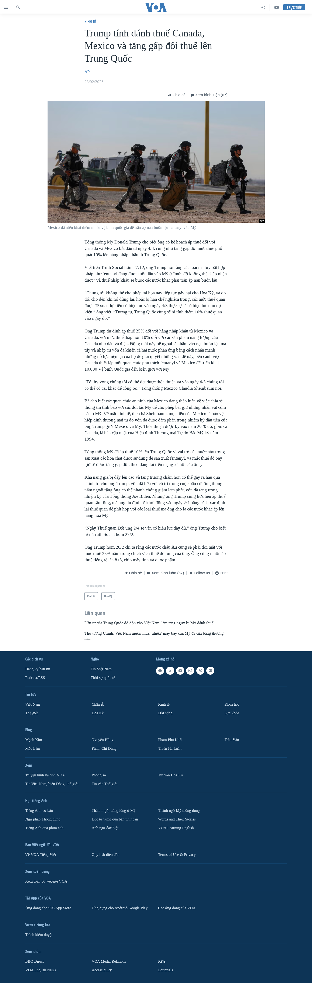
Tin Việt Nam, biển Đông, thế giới (52, 783)
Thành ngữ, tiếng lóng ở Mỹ (114, 810)
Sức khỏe (232, 713)
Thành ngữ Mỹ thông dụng (179, 810)
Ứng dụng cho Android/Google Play (120, 907)
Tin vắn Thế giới (105, 783)
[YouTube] (276, 7)
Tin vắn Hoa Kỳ (170, 775)
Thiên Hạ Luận (169, 748)
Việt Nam (32, 704)
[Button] (177, 95)
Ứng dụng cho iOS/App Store (48, 907)
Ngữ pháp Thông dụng (42, 819)
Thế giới (31, 713)
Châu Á (98, 704)
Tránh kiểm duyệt (38, 934)
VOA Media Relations (109, 961)
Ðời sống (165, 713)
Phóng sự (99, 775)
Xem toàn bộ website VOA (46, 881)
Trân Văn (232, 739)
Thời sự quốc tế (103, 677)
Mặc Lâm (32, 748)
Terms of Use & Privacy (177, 854)
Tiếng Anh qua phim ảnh (44, 827)
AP (87, 71)
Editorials (165, 970)
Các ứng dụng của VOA (176, 907)
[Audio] (263, 7)
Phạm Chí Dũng (104, 748)
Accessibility (102, 970)
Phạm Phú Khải (170, 739)
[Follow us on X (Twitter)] (170, 671)
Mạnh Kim (33, 739)
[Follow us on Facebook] (160, 671)
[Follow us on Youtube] (180, 671)
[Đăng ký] (210, 671)
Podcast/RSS (35, 677)
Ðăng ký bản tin (37, 669)
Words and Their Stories (177, 819)
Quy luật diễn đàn (105, 854)
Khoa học (232, 704)
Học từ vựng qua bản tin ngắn (115, 819)
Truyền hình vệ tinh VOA (45, 775)
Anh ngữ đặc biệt (105, 827)
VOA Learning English (176, 827)
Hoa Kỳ (98, 713)
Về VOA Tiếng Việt (40, 854)
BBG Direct (34, 961)
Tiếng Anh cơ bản (39, 810)
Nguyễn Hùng (102, 739)
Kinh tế (90, 21)
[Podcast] (200, 671)
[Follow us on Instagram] (190, 671)
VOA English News (40, 970)
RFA (161, 961)
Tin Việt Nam (101, 669)
